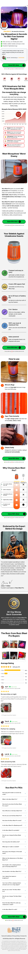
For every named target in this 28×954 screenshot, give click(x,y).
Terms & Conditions (6, 936)
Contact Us (24, 936)
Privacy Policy (16, 936)
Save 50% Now (13, 65)
